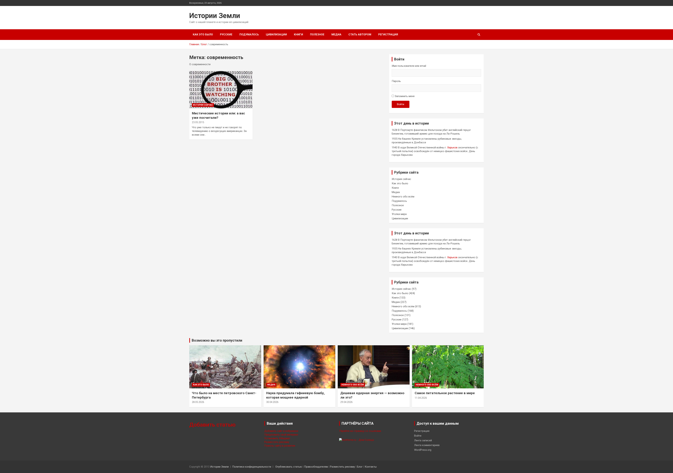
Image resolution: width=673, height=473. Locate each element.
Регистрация (388, 34)
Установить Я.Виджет (277, 438)
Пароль (396, 81)
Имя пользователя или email (409, 65)
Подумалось (249, 34)
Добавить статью (212, 424)
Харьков (452, 147)
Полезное (317, 34)
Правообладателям (316, 466)
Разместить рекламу (276, 442)
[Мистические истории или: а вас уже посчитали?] (221, 90)
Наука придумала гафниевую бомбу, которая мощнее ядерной (295, 395)
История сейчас (203, 105)
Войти (400, 104)
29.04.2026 (346, 402)
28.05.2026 (198, 402)
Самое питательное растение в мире (445, 393)
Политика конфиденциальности (251, 466)
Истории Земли (214, 16)
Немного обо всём (403, 196)
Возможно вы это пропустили (217, 340)
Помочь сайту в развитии (279, 445)
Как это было (203, 34)
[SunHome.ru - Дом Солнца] (356, 439)
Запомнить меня (404, 96)
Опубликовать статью (288, 466)
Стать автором (359, 34)
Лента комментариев (427, 445)
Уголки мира (399, 214)
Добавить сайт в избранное (281, 431)
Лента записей (423, 440)
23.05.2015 (198, 122)
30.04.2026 (272, 402)
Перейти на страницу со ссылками (360, 431)
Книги (298, 34)
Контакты (371, 466)
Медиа (336, 34)
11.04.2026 (421, 397)
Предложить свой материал (281, 434)
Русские (226, 34)
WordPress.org (422, 449)
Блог (360, 466)
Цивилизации (276, 34)
